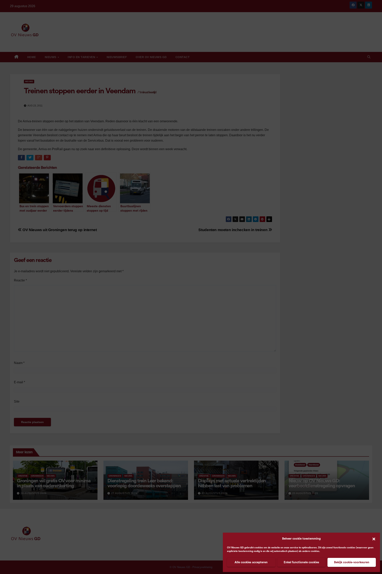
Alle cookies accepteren (251, 562)
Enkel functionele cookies (301, 562)
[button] (374, 539)
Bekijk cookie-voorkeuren (351, 562)
